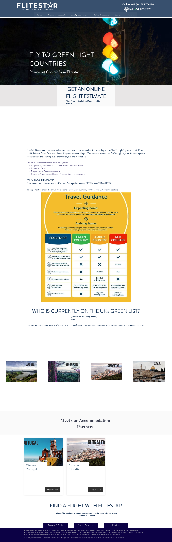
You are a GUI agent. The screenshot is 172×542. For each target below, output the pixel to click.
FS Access (121, 537)
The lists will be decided (36, 162)
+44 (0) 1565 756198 (142, 4)
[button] (102, 14)
